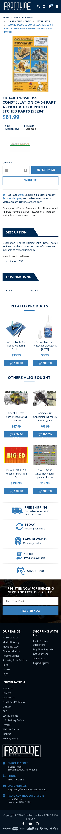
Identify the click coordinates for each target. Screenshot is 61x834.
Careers (7, 693)
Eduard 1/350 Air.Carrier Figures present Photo (45, 473)
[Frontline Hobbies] (17, 6)
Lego (5, 673)
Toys (5, 664)
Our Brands (39, 658)
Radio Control (10, 637)
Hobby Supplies (11, 655)
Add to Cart (18, 363)
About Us (8, 688)
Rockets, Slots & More (15, 660)
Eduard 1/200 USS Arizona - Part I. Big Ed (16, 473)
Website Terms (11, 729)
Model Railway (10, 646)
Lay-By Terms (10, 715)
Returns (7, 733)
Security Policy (10, 738)
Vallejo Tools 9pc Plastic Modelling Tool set (16, 345)
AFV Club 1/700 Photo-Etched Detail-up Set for (16, 417)
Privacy (6, 724)
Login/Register (41, 663)
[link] (23, 824)
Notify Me (47, 169)
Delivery (7, 706)
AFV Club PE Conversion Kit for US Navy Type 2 (45, 417)
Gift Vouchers (40, 653)
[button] (30, 180)
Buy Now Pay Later (43, 649)
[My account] (44, 6)
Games (6, 669)
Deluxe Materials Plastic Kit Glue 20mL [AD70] (45, 345)
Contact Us (9, 697)
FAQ (5, 711)
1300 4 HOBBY (16, 779)
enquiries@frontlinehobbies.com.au (27, 789)
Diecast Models (11, 651)
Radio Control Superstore (40, 643)
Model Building (11, 642)
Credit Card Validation (14, 702)
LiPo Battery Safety (13, 720)
